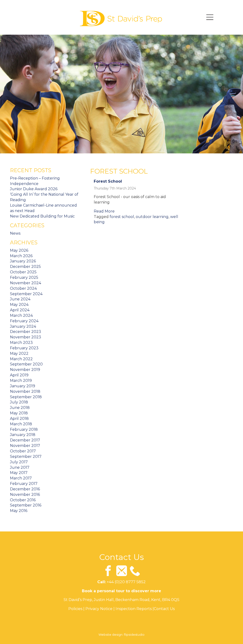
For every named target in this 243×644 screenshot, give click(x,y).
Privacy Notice (98, 608)
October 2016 (23, 500)
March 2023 (21, 342)
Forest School (108, 181)
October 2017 (23, 451)
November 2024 (25, 283)
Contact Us (164, 608)
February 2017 (23, 483)
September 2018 (26, 397)
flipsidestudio (134, 634)
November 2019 (25, 369)
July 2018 (19, 402)
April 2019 (19, 375)
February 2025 (24, 277)
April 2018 (19, 418)
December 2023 (25, 331)
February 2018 (24, 429)
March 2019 (21, 380)
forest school (122, 216)
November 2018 (25, 391)
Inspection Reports (134, 608)
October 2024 (23, 288)
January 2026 (23, 261)
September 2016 (25, 505)
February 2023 (24, 348)
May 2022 (19, 353)
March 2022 (21, 359)
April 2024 (19, 310)
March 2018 (21, 424)
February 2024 (24, 321)
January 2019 (22, 386)
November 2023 (25, 337)
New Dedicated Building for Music (42, 216)
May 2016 (18, 510)
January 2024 (23, 326)
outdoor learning (152, 216)
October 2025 (23, 272)
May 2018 (19, 413)
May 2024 (19, 304)
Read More (104, 211)
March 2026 (21, 256)
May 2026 (19, 250)
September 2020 (26, 364)
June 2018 (20, 407)
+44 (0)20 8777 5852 (126, 582)
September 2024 (26, 294)
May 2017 (19, 472)
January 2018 (22, 434)
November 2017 (25, 445)
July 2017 (19, 462)
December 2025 (25, 266)
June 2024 (20, 299)
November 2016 (25, 494)
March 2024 (21, 315)
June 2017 (19, 467)
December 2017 (25, 440)
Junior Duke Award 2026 (33, 189)
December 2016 (25, 489)
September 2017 (26, 456)
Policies (75, 608)
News (15, 233)
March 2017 (21, 478)
